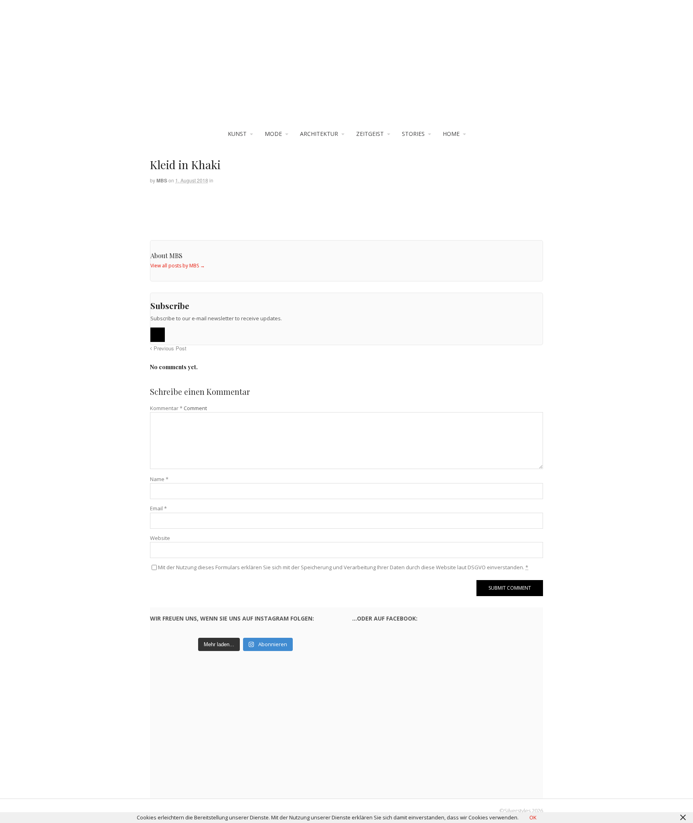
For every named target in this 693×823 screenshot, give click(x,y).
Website (160, 538)
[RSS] (157, 335)
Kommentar (166, 408)
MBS (161, 180)
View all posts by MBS (177, 265)
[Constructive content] (346, 68)
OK (533, 817)
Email (158, 508)
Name (159, 479)
